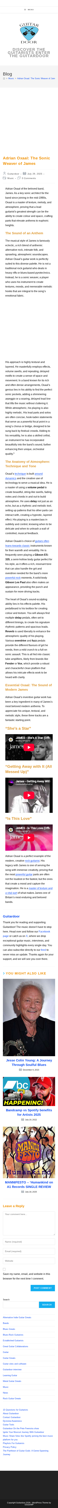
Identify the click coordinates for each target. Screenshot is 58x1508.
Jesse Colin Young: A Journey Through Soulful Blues (29, 1063)
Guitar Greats (9, 1358)
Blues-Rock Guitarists (13, 1335)
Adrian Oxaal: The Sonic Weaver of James (37, 78)
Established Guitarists (13, 1340)
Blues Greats (9, 1329)
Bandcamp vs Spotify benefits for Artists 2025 (29, 1112)
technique (20, 473)
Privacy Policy (9, 1447)
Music (10, 178)
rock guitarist (32, 860)
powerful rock (13, 577)
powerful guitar (24, 874)
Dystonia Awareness (12, 1421)
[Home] (4, 78)
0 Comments (29, 178)
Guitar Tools (8, 1424)
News (5, 1393)
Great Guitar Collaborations (15, 1346)
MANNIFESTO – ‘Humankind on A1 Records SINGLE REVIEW (29, 1185)
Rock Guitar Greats (12, 1398)
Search (6, 1299)
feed (43, 950)
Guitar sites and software (14, 1364)
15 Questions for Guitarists (15, 1410)
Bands (6, 1323)
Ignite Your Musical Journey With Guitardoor (23, 1432)
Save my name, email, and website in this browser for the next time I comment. (26, 1276)
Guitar (6, 1352)
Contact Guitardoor (11, 1417)
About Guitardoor (11, 1413)
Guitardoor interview (12, 1369)
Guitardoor (13, 173)
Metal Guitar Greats (12, 1381)
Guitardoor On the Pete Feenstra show (21, 1428)
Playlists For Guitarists (13, 1443)
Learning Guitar (10, 1375)
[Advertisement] (29, 125)
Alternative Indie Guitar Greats (17, 1317)
